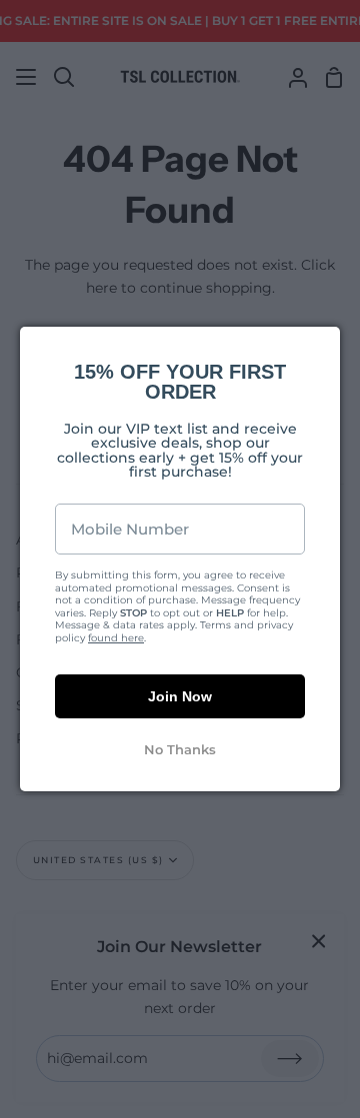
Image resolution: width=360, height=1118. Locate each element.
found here (116, 637)
